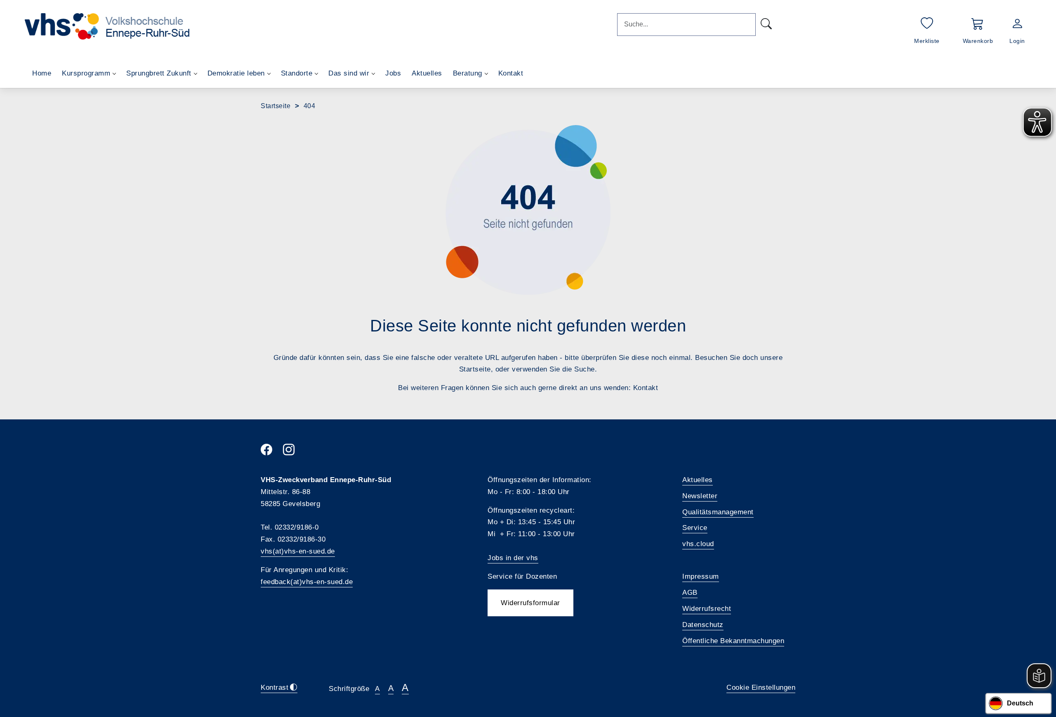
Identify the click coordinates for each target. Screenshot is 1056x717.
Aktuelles (427, 73)
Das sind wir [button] (348, 73)
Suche (584, 369)
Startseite (275, 105)
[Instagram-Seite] (294, 452)
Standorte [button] (297, 73)
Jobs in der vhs (513, 558)
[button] (978, 29)
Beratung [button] (467, 73)
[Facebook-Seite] (272, 452)
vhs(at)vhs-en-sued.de (298, 551)
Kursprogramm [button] (86, 73)
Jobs (393, 73)
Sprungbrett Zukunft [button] (158, 73)
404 (310, 105)
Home (41, 73)
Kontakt (510, 73)
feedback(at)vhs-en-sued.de (307, 582)
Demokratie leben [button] (236, 73)
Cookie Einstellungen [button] (760, 687)
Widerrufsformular (530, 603)
